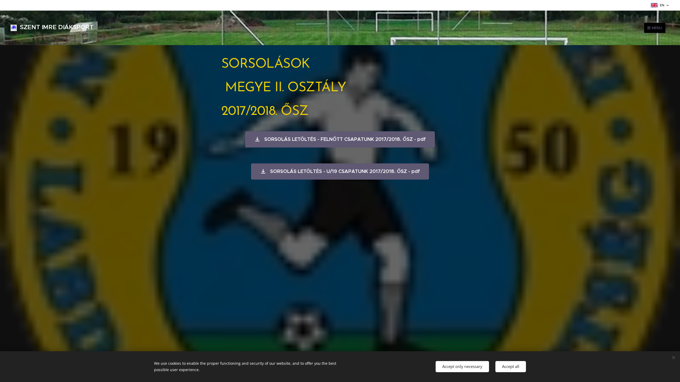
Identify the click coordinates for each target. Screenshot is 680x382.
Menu (657, 27)
